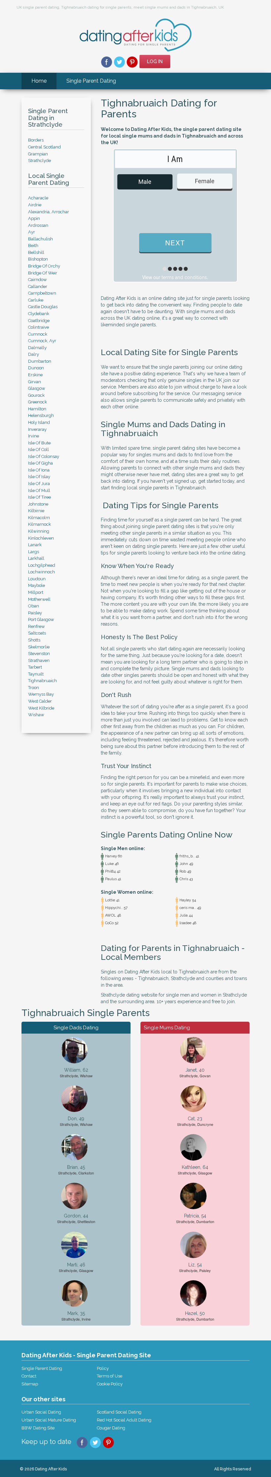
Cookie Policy (110, 1383)
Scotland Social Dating (119, 1412)
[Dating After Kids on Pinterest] (132, 61)
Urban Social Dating (41, 1412)
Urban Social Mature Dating (48, 1419)
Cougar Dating (111, 1427)
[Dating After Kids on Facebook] (106, 61)
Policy (103, 1368)
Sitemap (29, 1383)
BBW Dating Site (38, 1427)
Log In (155, 61)
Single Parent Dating (91, 81)
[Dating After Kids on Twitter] (119, 61)
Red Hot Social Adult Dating (124, 1419)
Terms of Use (109, 1376)
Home (39, 81)
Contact (28, 1376)
